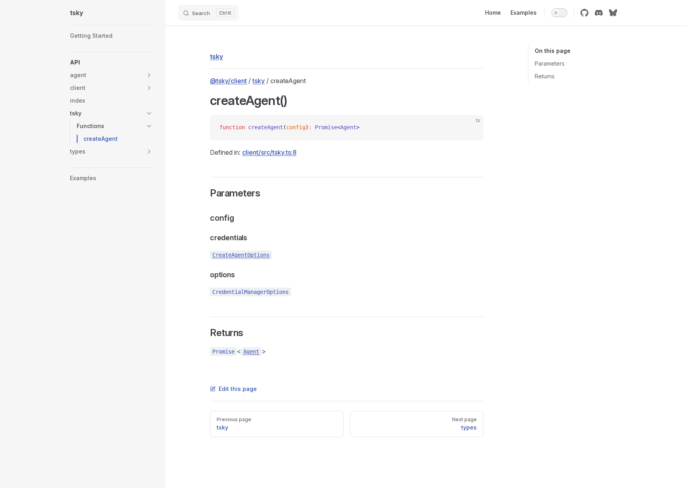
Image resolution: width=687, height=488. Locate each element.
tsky (258, 81)
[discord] (599, 13)
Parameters (550, 63)
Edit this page (238, 388)
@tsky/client (228, 81)
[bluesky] (613, 13)
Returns (545, 76)
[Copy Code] (471, 128)
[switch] (559, 12)
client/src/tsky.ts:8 (269, 152)
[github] (584, 13)
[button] (111, 62)
